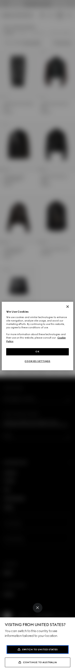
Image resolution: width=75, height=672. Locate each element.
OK (37, 351)
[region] (37, 336)
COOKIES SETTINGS (37, 361)
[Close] (37, 608)
